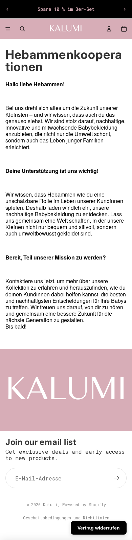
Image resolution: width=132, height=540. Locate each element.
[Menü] (8, 29)
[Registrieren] (116, 478)
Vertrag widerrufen (99, 528)
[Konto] (109, 28)
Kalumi (50, 504)
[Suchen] (22, 28)
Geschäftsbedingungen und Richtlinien (66, 517)
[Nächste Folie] (124, 9)
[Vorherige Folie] (7, 9)
